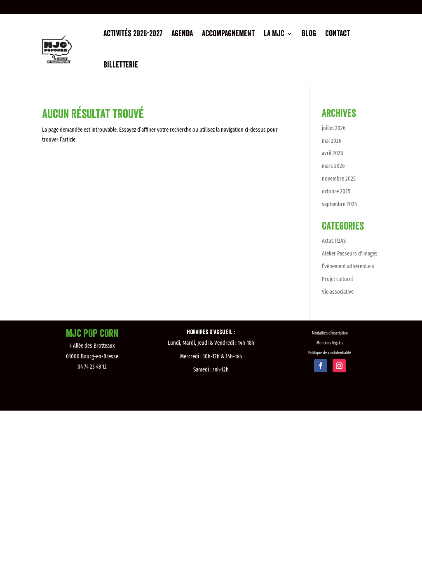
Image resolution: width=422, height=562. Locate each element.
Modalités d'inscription (330, 333)
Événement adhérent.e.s (348, 266)
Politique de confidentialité (329, 353)
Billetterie (120, 65)
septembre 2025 (339, 204)
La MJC (274, 33)
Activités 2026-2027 (132, 33)
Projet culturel (337, 279)
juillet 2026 (333, 128)
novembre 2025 (339, 178)
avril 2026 (332, 153)
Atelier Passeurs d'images (349, 253)
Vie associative (338, 291)
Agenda (182, 33)
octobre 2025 (336, 191)
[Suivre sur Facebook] (320, 365)
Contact (337, 33)
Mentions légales (329, 343)
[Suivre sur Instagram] (339, 365)
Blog (309, 33)
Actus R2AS (334, 240)
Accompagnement (228, 33)
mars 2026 (333, 166)
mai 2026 (331, 140)
